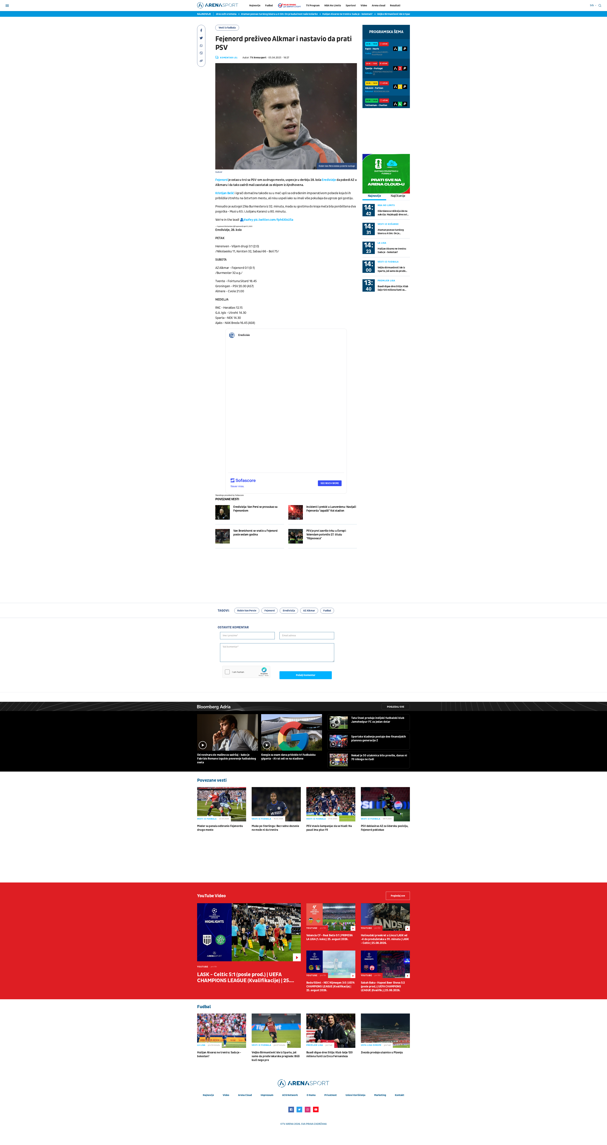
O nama (311, 1095)
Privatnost (330, 1095)
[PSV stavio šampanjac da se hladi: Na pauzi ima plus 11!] (330, 804)
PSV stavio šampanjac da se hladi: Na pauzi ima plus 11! (329, 828)
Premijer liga (386, 280)
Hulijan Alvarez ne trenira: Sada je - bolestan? (301, 14)
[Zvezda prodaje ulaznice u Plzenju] (385, 1031)
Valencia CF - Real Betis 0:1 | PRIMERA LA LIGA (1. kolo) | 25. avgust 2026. (329, 937)
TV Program (313, 5)
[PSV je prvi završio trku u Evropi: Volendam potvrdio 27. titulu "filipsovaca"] (295, 536)
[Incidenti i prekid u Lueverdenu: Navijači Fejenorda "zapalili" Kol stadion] (295, 512)
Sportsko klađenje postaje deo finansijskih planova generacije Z (378, 738)
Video (364, 5)
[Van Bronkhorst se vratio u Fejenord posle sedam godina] (222, 536)
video (226, 1095)
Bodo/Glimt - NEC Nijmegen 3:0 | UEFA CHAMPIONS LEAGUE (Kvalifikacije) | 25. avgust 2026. (330, 986)
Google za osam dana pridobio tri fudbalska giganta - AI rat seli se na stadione (288, 756)
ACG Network (290, 1095)
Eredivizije (329, 180)
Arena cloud (378, 5)
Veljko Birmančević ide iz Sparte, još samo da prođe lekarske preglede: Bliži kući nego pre (380, 14)
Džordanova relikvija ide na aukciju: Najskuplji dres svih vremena (393, 213)
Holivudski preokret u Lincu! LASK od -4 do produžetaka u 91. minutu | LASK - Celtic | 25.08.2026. (385, 939)
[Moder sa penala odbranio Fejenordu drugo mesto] (221, 804)
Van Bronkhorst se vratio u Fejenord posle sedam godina (255, 532)
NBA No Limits (332, 5)
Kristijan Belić (224, 193)
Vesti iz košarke (388, 224)
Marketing (380, 1095)
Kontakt (399, 1095)
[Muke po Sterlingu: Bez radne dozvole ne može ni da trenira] (276, 804)
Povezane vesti (227, 499)
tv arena (288, 1124)
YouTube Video (211, 896)
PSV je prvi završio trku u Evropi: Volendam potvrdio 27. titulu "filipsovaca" (326, 534)
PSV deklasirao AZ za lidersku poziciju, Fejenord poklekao (384, 828)
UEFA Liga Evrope (371, 1045)
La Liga (382, 243)
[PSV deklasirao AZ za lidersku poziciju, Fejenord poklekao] (385, 804)
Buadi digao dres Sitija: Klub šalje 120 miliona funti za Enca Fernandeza (393, 288)
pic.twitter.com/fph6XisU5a (273, 220)
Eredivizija (289, 610)
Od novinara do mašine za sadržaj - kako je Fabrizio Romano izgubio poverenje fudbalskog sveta (226, 758)
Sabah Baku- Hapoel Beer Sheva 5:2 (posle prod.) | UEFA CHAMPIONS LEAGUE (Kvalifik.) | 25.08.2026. (383, 986)
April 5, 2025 (247, 226)
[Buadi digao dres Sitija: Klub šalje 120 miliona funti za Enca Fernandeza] (330, 1031)
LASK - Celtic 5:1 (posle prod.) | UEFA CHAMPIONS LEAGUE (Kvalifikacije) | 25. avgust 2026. (243, 978)
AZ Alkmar (309, 610)
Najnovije (254, 5)
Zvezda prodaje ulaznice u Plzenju (382, 1052)
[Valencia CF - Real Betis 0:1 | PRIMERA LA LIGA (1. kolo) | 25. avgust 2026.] (330, 917)
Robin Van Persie (246, 610)
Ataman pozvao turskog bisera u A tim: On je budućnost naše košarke (233, 14)
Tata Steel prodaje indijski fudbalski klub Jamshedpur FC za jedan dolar (377, 720)
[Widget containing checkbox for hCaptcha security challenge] (246, 672)
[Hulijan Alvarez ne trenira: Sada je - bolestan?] (221, 1031)
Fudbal (269, 5)
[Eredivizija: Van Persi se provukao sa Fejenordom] (222, 512)
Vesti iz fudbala (227, 27)
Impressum (267, 1095)
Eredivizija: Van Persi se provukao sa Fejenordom (255, 509)
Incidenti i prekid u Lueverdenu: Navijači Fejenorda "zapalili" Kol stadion (331, 509)
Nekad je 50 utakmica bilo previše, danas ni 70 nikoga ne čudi (379, 757)
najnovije (208, 1095)
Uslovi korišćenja (355, 1095)
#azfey (248, 220)
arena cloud (245, 1095)
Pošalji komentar (305, 675)
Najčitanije (398, 196)
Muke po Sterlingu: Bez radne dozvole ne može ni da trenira (275, 828)
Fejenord (221, 180)
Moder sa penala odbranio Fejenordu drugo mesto (220, 828)
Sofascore (239, 495)
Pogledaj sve (395, 706)
